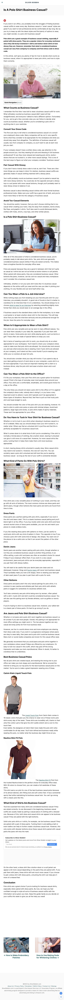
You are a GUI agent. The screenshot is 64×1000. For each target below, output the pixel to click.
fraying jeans (32, 570)
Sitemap (53, 986)
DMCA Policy (37, 986)
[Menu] (2, 2)
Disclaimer (28, 986)
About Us (11, 986)
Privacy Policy (19, 986)
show (19, 102)
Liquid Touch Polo (31, 715)
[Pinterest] (5, 20)
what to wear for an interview (20, 305)
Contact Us (46, 986)
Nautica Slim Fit (44, 780)
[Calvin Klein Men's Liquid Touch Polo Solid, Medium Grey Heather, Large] (13, 715)
